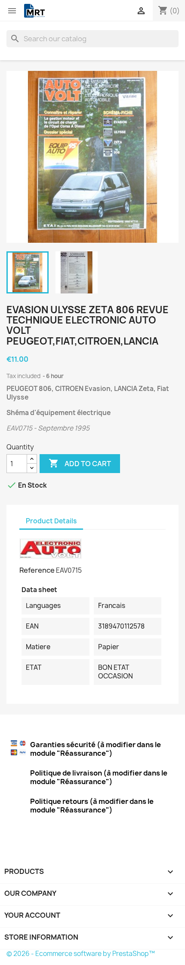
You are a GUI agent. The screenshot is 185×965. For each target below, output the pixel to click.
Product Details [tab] (51, 520)
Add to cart (80, 463)
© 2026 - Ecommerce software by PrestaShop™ (80, 953)
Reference (37, 570)
